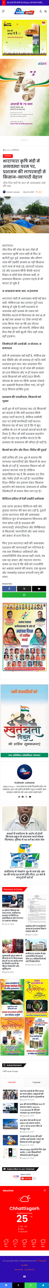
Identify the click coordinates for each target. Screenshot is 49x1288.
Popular (36, 1082)
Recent (12, 1082)
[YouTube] (30, 796)
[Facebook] (22, 796)
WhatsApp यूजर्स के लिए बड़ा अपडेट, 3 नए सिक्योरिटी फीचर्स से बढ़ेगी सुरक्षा (33, 1152)
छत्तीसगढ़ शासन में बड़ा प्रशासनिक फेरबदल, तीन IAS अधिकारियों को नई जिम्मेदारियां (36, 957)
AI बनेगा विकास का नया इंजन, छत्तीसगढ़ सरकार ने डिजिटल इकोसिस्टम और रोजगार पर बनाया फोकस (12, 915)
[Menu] (3, 12)
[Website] (19, 796)
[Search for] (45, 12)
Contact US (29, 1269)
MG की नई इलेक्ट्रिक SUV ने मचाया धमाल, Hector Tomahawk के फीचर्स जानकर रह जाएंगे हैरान (32, 1108)
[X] (26, 796)
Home (7, 150)
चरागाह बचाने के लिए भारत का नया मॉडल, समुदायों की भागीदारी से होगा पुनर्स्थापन (32, 1094)
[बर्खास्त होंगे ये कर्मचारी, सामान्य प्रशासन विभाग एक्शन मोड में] (36, 909)
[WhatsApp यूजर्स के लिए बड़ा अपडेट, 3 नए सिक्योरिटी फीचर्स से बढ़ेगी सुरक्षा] (10, 1153)
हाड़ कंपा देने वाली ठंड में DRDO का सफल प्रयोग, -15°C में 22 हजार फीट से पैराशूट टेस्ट (31, 1124)
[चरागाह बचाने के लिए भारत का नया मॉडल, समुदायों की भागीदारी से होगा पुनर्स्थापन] (10, 1095)
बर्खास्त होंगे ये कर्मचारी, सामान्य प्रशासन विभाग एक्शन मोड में (36, 929)
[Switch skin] (40, 12)
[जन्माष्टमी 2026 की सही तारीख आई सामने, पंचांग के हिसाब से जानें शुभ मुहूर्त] (10, 1140)
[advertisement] (24, 636)
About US (19, 1269)
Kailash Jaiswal (13, 192)
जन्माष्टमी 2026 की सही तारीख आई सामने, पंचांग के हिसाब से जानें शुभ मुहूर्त (32, 1139)
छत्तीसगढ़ (15, 150)
